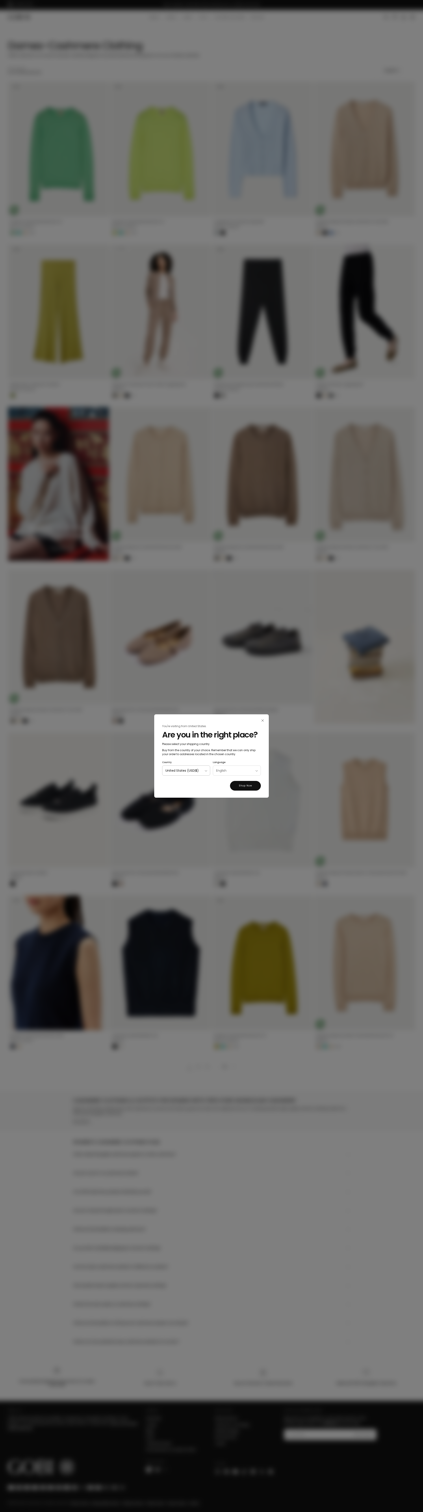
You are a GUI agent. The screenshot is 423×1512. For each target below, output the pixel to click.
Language (219, 762)
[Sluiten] (262, 720)
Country (167, 762)
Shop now (245, 785)
